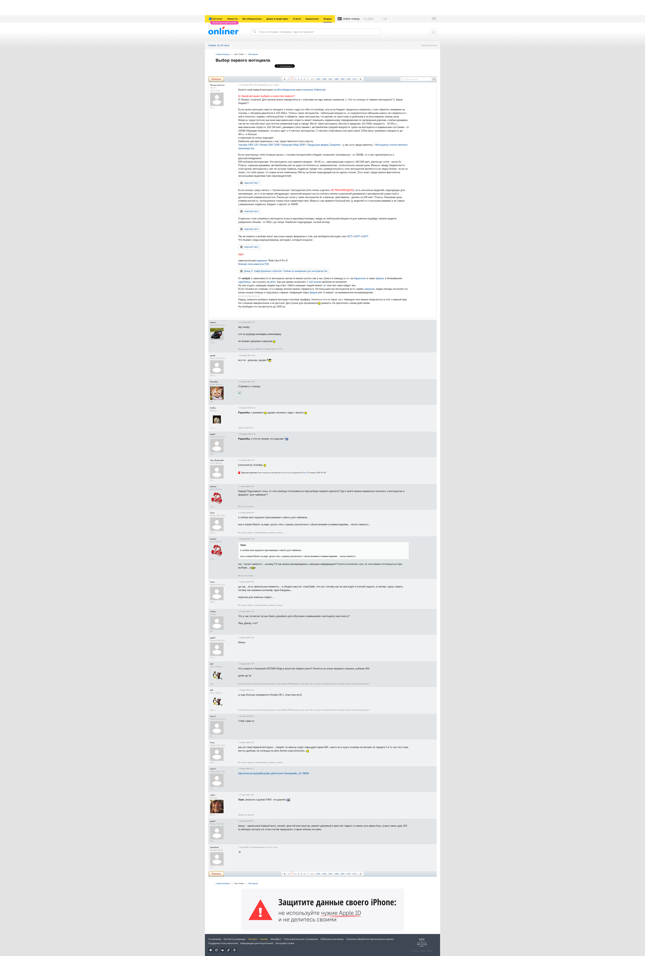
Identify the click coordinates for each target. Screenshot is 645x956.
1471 (355, 79)
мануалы (369, 288)
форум (380, 278)
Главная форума (223, 54)
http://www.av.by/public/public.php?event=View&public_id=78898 (273, 773)
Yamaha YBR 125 (248, 144)
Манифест (276, 939)
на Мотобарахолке (285, 89)
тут (324, 285)
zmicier (213, 322)
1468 (336, 79)
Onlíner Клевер (351, 18)
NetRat (213, 408)
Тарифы (264, 939)
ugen (270, 85)
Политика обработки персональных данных (370, 939)
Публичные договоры (332, 939)
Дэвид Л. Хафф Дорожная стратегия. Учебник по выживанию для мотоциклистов (285, 271)
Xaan (212, 513)
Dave (305, 473)
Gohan (213, 611)
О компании (214, 939)
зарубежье (244, 281)
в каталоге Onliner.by (313, 89)
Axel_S (213, 716)
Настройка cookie (284, 943)
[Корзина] (433, 31)
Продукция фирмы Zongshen (323, 144)
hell (211, 664)
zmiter (212, 795)
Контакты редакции (234, 939)
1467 (330, 79)
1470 (349, 79)
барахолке (360, 278)
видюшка (261, 260)
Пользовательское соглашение (301, 939)
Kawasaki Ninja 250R (293, 144)
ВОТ (350, 236)
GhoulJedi (214, 847)
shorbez (213, 486)
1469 (342, 79)
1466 (324, 79)
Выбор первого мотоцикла (243, 60)
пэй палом (315, 281)
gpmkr (213, 355)
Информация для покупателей (256, 943)
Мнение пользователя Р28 (253, 264)
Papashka (214, 382)
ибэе (273, 281)
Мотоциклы (253, 54)
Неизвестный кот (217, 85)
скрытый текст (251, 183)
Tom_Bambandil (216, 460)
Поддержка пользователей (223, 943)
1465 (318, 79)
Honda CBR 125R (270, 144)
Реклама (252, 939)
